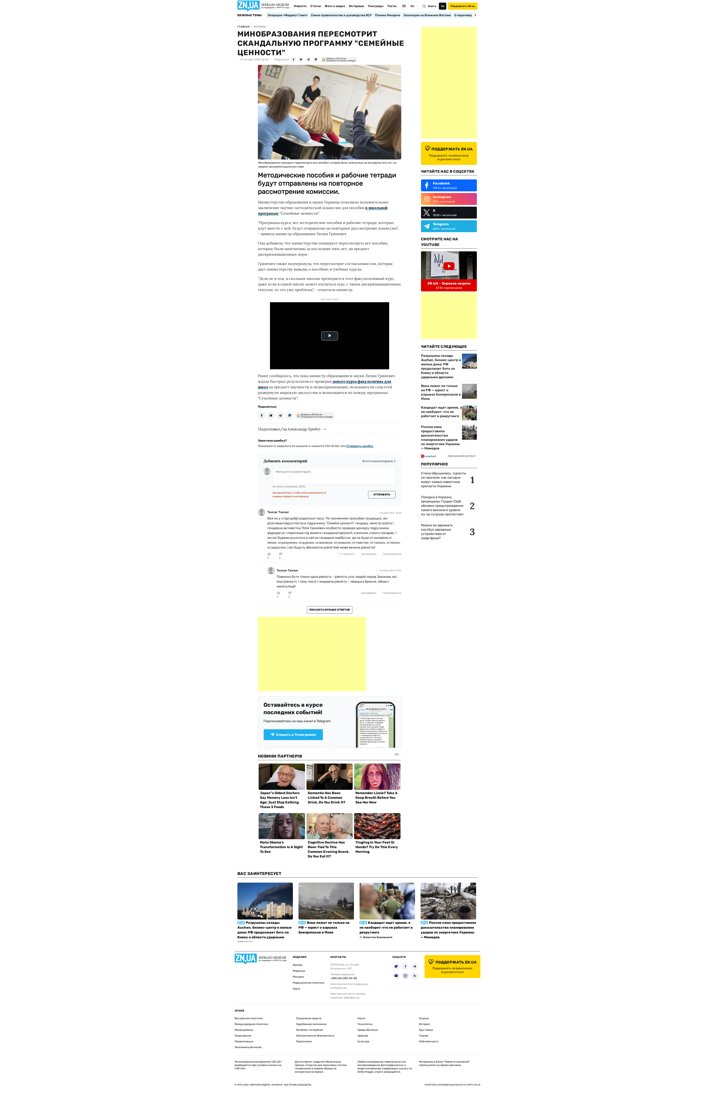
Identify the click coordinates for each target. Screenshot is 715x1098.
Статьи (315, 6)
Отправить (382, 494)
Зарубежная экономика (311, 1024)
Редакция (299, 970)
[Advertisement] (312, 654)
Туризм (423, 1035)
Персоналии (304, 1041)
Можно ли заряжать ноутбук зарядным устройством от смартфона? (437, 531)
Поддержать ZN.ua (463, 6)
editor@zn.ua (351, 997)
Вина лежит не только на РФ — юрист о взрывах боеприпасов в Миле (441, 392)
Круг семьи (426, 1029)
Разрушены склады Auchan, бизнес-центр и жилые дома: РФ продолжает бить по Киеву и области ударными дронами (441, 366)
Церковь (363, 1035)
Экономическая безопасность (315, 1035)
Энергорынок (243, 1035)
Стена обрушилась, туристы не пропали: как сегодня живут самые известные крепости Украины (443, 479)
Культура (363, 1041)
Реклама (298, 976)
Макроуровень (244, 1029)
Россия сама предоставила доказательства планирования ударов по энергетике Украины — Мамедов (440, 437)
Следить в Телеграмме (296, 735)
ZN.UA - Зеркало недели (449, 283)
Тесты (392, 6)
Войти (432, 6)
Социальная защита (308, 1018)
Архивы (297, 964)
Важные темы (249, 15)
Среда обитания (368, 1029)
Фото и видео (335, 6)
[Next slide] (475, 15)
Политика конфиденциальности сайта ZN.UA (452, 1084)
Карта (296, 988)
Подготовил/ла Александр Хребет (289, 429)
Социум (424, 1018)
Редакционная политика (308, 982)
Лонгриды (375, 6)
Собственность (428, 1041)
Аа (442, 6)
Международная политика (251, 1024)
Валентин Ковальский (377, 937)
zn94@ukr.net (338, 988)
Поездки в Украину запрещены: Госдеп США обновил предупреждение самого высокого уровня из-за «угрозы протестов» (442, 505)
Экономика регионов (248, 1047)
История (424, 1024)
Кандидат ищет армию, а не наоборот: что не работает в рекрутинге (441, 411)
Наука (361, 1018)
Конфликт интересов (309, 1029)
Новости (300, 6)
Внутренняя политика (249, 1018)
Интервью (356, 6)
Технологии (365, 1024)
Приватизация (244, 1041)
